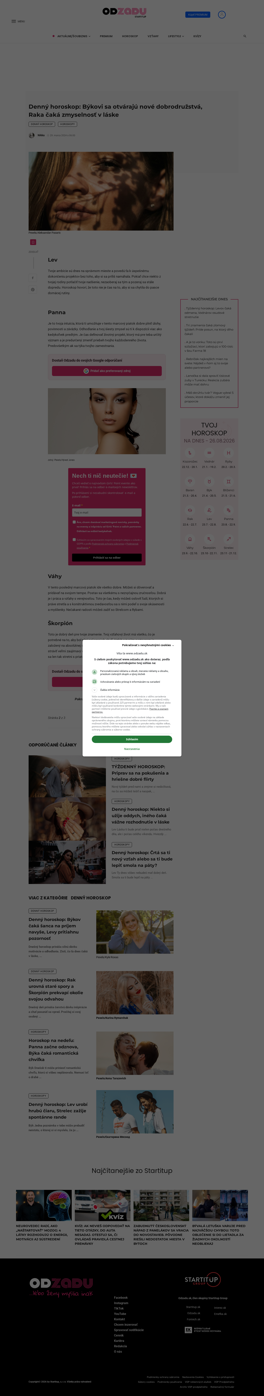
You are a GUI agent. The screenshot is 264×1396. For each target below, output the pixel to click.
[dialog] (132, 698)
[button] (132, 690)
